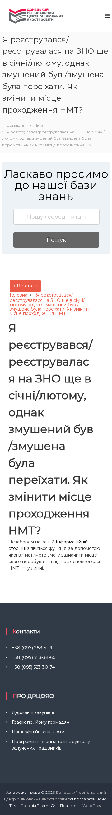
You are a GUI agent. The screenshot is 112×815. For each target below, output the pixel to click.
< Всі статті (25, 286)
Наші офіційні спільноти (38, 732)
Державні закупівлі (33, 712)
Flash (25, 805)
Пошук (56, 240)
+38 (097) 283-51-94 (33, 648)
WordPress (92, 805)
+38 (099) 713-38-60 (34, 657)
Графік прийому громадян (40, 722)
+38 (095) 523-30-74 (33, 667)
